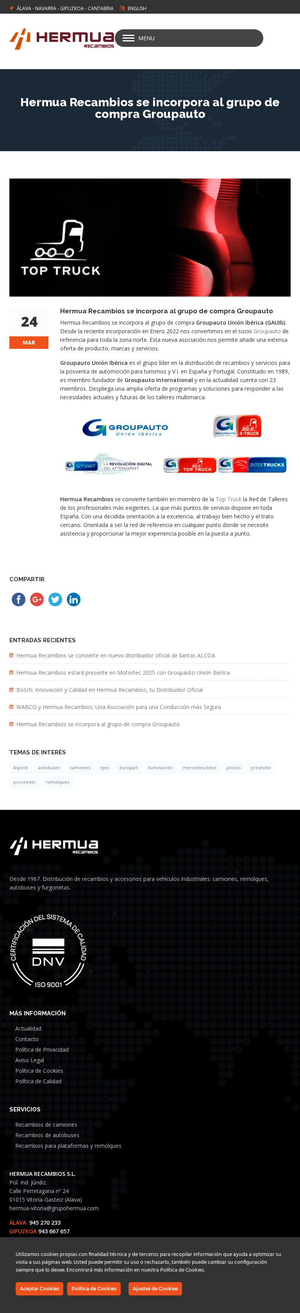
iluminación (160, 767)
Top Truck (229, 499)
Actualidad (28, 1028)
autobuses (49, 767)
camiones (80, 767)
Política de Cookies (39, 1070)
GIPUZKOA (72, 8)
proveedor (24, 782)
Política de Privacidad (42, 1049)
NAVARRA (45, 8)
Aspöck (20, 767)
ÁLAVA (24, 8)
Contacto (27, 1039)
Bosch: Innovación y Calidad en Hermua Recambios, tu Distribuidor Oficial (109, 689)
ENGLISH (137, 8)
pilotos (234, 767)
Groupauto (267, 331)
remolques (57, 782)
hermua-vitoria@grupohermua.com (53, 1208)
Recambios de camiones (46, 1124)
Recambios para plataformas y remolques (68, 1145)
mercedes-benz (199, 767)
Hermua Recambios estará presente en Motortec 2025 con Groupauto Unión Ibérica (123, 672)
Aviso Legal (29, 1060)
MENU (146, 38)
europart (128, 767)
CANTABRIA (101, 8)
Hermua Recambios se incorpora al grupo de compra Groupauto (98, 724)
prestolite (261, 767)
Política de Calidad (38, 1081)
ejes (104, 767)
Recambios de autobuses (47, 1135)
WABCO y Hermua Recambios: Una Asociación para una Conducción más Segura (118, 707)
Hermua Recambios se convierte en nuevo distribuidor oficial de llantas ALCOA (115, 655)
